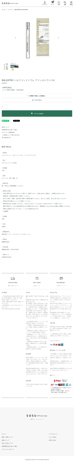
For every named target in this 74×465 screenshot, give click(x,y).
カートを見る (52, 437)
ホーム (3, 9)
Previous (15, 37)
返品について (5, 127)
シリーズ (10, 9)
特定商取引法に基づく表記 (9, 130)
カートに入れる (38, 113)
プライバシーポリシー (8, 449)
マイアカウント (53, 434)
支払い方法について (7, 443)
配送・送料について (7, 437)
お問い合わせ (52, 440)
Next (58, 37)
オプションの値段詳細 (8, 132)
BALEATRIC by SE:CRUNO (21, 9)
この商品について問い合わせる (10, 135)
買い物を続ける (6, 137)
